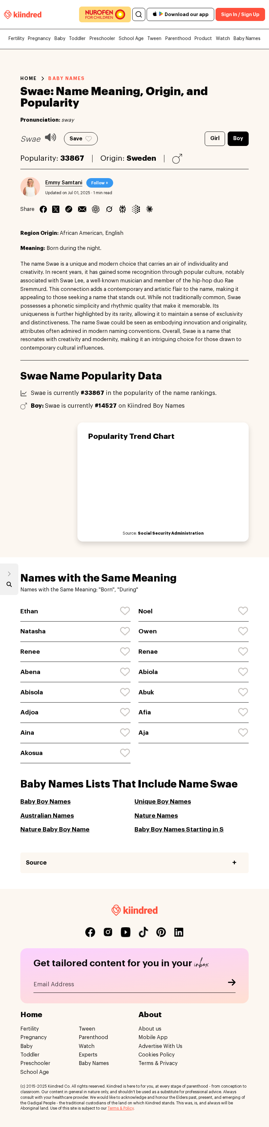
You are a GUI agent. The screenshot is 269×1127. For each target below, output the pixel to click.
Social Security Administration (171, 533)
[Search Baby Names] (9, 585)
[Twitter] (55, 209)
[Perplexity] (122, 209)
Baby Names (247, 38)
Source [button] (36, 863)
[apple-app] (154, 14)
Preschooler (102, 38)
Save (76, 138)
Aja (143, 732)
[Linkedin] (69, 209)
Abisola (31, 692)
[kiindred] (22, 14)
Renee (30, 651)
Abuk (146, 692)
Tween (154, 38)
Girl (214, 138)
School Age (131, 38)
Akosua (31, 753)
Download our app (187, 14)
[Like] (125, 611)
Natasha (33, 631)
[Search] (138, 14)
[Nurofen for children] (105, 14)
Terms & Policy (121, 1108)
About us (149, 1029)
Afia (144, 712)
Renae (148, 651)
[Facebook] (43, 209)
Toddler (77, 38)
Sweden (141, 158)
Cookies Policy (156, 1054)
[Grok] (109, 209)
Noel (145, 611)
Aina (27, 732)
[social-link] (90, 932)
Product (203, 38)
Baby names (66, 78)
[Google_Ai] (136, 209)
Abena (30, 672)
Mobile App (153, 1037)
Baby (59, 38)
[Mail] (82, 209)
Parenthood (178, 38)
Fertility (16, 38)
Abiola (148, 672)
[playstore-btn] (161, 14)
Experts (88, 1054)
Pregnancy (39, 38)
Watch (223, 38)
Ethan (29, 611)
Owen (147, 631)
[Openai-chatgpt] (96, 209)
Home (28, 78)
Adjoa (29, 712)
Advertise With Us (160, 1046)
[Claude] (149, 209)
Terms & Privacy (157, 1063)
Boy (238, 138)
